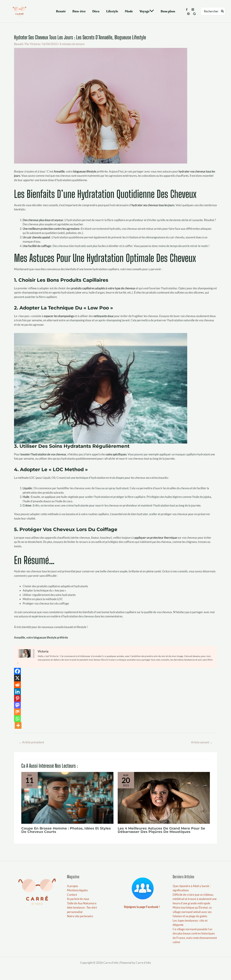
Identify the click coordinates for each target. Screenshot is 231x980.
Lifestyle (112, 11)
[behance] (188, 13)
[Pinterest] (17, 698)
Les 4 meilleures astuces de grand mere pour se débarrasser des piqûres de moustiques (161, 830)
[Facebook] (186, 9)
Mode (129, 11)
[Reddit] (17, 684)
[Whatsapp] (17, 718)
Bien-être (79, 11)
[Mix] (17, 711)
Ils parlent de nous (78, 899)
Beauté (61, 11)
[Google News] (194, 13)
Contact (72, 894)
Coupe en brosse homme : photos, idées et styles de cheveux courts (66, 830)
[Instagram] (192, 9)
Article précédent (31, 742)
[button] (151, 11)
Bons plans (168, 11)
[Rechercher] (222, 11)
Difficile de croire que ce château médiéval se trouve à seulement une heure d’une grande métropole (195, 899)
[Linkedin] (17, 691)
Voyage (144, 11)
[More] (18, 725)
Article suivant (201, 742)
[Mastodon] (17, 705)
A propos (72, 886)
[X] (17, 678)
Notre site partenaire (80, 916)
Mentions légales (77, 890)
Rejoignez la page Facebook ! (142, 907)
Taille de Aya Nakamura (81, 903)
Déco (95, 11)
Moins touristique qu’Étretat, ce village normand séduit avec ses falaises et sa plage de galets (192, 912)
